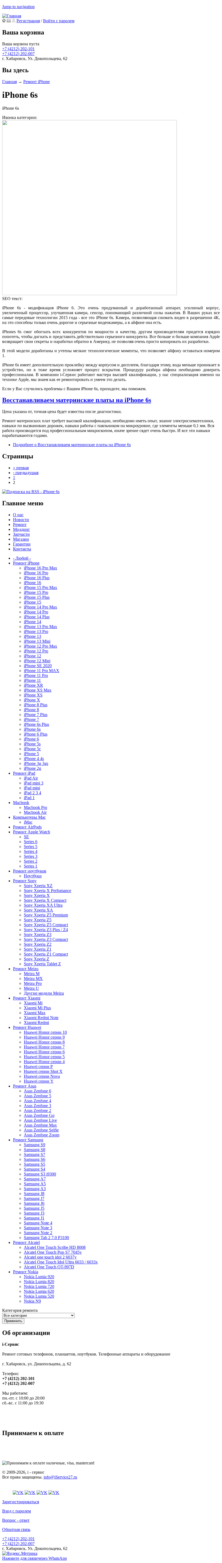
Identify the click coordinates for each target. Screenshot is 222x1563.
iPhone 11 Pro (36, 675)
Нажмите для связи (34, 1558)
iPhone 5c (32, 748)
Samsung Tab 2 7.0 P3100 (46, 1237)
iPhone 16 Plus (37, 577)
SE (26, 836)
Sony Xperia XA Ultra (43, 905)
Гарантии (22, 544)
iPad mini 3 (33, 783)
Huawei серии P (38, 1066)
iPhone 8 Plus (35, 704)
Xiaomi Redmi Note (41, 1017)
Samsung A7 (35, 1179)
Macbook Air (35, 812)
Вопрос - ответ (16, 1520)
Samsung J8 (34, 1193)
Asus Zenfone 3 (37, 1105)
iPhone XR (33, 685)
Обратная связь (16, 1529)
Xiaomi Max (34, 1012)
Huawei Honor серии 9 (44, 1037)
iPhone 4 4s (34, 758)
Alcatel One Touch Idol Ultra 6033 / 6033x (61, 1262)
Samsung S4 (34, 1169)
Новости (21, 519)
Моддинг (21, 529)
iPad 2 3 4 (32, 792)
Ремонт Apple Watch (31, 832)
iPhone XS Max (37, 690)
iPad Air (31, 778)
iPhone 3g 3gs (36, 763)
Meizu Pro (33, 983)
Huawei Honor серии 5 (44, 1056)
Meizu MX (33, 978)
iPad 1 (29, 797)
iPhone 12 (32, 656)
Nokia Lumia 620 (39, 1291)
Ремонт (20, 524)
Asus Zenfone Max (40, 1125)
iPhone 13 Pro (36, 631)
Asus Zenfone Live (40, 1120)
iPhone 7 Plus (35, 714)
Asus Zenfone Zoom (41, 1135)
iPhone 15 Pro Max (40, 587)
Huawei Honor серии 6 (44, 1052)
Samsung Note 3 (38, 1227)
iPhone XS (33, 695)
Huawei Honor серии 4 (44, 1061)
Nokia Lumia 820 (39, 1281)
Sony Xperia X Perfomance (47, 890)
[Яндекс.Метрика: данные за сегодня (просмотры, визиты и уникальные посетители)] (19, 1553)
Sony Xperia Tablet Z (42, 964)
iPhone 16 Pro (36, 573)
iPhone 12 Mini (37, 660)
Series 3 (30, 856)
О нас (18, 514)
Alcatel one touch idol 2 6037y (50, 1257)
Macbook (21, 802)
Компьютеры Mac (29, 817)
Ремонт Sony (25, 880)
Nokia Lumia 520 (39, 1296)
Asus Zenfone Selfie (41, 1130)
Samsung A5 (35, 1183)
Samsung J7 (34, 1198)
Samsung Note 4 (38, 1223)
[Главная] (11, 16)
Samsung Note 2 (38, 1232)
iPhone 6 (31, 739)
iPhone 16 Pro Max (40, 568)
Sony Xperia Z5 (37, 920)
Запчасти (21, 534)
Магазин (21, 539)
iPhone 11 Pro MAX (41, 670)
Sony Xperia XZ (38, 885)
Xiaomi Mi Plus (37, 1008)
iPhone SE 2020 (38, 665)
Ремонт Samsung (28, 1139)
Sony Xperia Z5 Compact (46, 924)
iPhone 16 (32, 582)
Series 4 (30, 851)
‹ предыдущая (25, 472)
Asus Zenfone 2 (37, 1110)
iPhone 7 (31, 719)
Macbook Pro (35, 807)
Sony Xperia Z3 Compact (46, 939)
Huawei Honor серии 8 (44, 1042)
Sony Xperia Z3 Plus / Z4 (46, 929)
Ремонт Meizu (25, 968)
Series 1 (30, 866)
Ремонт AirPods (27, 827)
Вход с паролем (16, 1511)
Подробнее (72, 444)
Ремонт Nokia (25, 1271)
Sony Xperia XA (38, 910)
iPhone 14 (32, 621)
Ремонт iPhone (36, 81)
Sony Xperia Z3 (37, 934)
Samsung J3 (34, 1213)
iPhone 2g (32, 768)
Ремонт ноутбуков (29, 871)
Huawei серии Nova (42, 1076)
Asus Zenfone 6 (37, 1091)
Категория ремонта (20, 1310)
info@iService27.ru (60, 1477)
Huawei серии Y (39, 1081)
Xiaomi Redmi (36, 1022)
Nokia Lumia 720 (39, 1286)
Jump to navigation (18, 6)
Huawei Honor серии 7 (44, 1047)
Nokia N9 (32, 1301)
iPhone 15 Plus (37, 597)
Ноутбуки (33, 876)
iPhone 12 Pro (36, 651)
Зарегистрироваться (20, 1501)
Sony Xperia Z (36, 959)
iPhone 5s (32, 744)
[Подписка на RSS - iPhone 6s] (31, 491)
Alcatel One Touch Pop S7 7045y (53, 1252)
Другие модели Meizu (44, 993)
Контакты (22, 549)
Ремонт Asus (24, 1086)
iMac (28, 822)
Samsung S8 (34, 1149)
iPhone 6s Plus (36, 724)
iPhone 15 (32, 602)
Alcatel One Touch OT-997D (49, 1267)
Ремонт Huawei (27, 1027)
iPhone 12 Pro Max (40, 646)
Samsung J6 (34, 1203)
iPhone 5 (31, 753)
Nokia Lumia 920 (39, 1276)
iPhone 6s (32, 729)
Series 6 (30, 841)
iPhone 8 (31, 709)
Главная (9, 81)
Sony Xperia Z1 (37, 949)
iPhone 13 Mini (37, 641)
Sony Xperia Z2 (37, 944)
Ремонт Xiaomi (26, 998)
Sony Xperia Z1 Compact (46, 954)
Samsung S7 (34, 1154)
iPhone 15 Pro (36, 592)
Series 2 (30, 861)
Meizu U (31, 988)
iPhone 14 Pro (36, 612)
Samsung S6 (34, 1159)
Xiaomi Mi (33, 1003)
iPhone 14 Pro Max (40, 607)
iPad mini (32, 788)
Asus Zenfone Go (39, 1115)
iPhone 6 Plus (35, 734)
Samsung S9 (34, 1144)
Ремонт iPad (24, 773)
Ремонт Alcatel (26, 1242)
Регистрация (28, 20)
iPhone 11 (32, 680)
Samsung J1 (34, 1218)
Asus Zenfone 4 (37, 1100)
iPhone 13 (32, 636)
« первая (21, 467)
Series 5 (30, 846)
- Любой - (22, 558)
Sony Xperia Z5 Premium (46, 915)
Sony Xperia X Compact (45, 900)
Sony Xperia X (37, 895)
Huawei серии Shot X (43, 1071)
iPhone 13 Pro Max (40, 626)
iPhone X (32, 700)
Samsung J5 (34, 1208)
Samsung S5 (34, 1164)
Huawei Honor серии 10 (45, 1032)
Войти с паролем (58, 20)
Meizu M (32, 973)
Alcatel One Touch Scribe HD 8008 (55, 1247)
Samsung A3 (35, 1188)
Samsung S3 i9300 (40, 1174)
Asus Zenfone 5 (37, 1096)
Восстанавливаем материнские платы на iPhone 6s (76, 400)
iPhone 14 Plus (37, 617)
